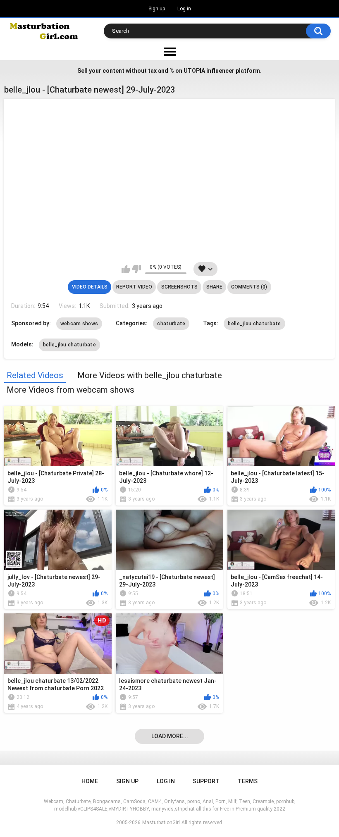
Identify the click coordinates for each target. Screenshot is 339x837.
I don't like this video (136, 269)
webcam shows (79, 324)
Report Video (134, 287)
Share (214, 287)
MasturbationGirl (161, 822)
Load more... (169, 736)
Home (89, 781)
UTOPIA (194, 70)
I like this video (126, 269)
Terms (248, 781)
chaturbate (171, 324)
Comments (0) (249, 287)
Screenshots (179, 287)
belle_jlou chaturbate (254, 324)
